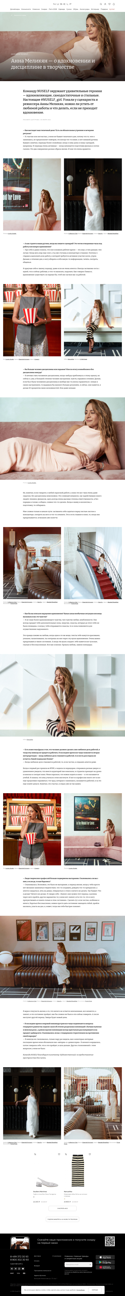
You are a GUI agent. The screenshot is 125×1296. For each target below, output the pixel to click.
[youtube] (23, 1268)
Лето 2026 (53, 9)
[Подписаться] (90, 1264)
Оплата (36, 1261)
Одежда (61, 9)
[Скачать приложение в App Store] (105, 1257)
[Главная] (63, 4)
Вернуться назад (20, 15)
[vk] (11, 1268)
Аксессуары (85, 9)
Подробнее (80, 1290)
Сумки (69, 9)
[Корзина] (114, 4)
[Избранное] (109, 4)
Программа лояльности (42, 1270)
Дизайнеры (15, 9)
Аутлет (112, 9)
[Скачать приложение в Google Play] (105, 1262)
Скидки (44, 9)
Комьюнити (26, 9)
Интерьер (95, 9)
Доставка (37, 1256)
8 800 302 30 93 (19, 1259)
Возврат (37, 1266)
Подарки (104, 9)
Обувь (75, 9)
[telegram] (15, 1268)
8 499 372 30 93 (19, 1256)
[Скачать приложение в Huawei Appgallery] (105, 1267)
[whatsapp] (19, 1268)
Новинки (36, 9)
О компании (56, 1256)
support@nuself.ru (16, 1264)
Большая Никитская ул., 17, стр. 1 (45, 1278)
